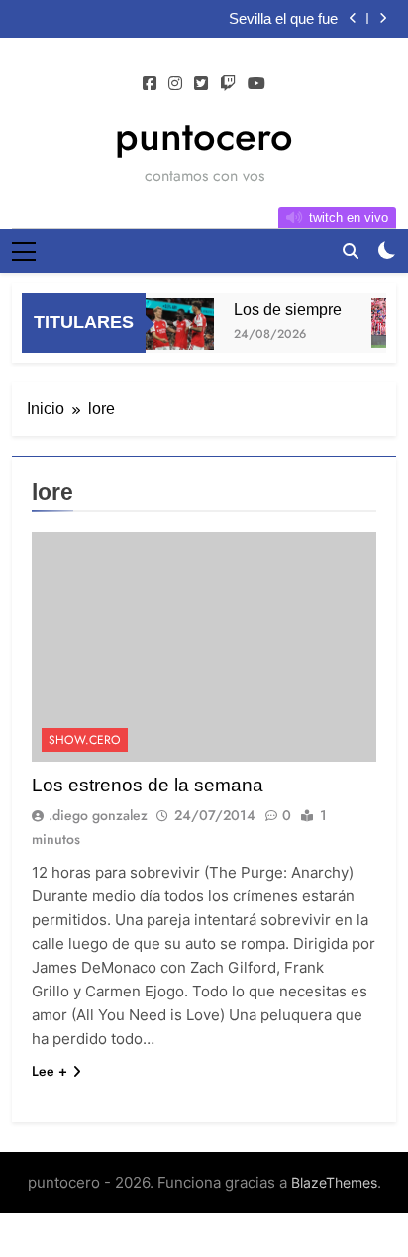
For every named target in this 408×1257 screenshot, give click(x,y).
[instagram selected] (175, 84)
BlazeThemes (334, 1182)
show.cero (85, 740)
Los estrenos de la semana (147, 785)
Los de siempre (286, 309)
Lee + (49, 1071)
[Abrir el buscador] (350, 251)
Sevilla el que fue (283, 19)
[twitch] (228, 84)
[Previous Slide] (353, 18)
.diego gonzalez (98, 815)
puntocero (204, 135)
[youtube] (256, 84)
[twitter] (201, 84)
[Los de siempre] (175, 324)
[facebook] (149, 84)
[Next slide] (382, 18)
